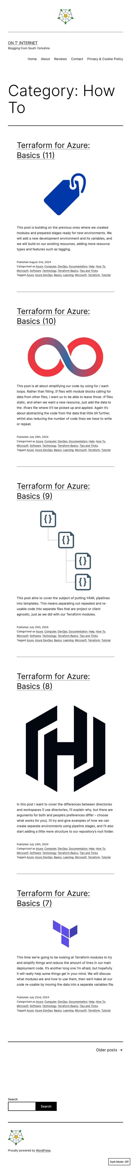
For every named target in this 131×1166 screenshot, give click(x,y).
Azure (39, 266)
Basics (58, 275)
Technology (49, 270)
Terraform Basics (68, 270)
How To (100, 266)
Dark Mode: (117, 1161)
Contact (77, 59)
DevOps (62, 266)
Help (91, 266)
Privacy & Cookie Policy (105, 59)
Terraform (94, 275)
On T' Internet (23, 43)
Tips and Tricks (89, 270)
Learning (68, 275)
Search (13, 1099)
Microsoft (22, 270)
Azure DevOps (44, 275)
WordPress (43, 1150)
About (45, 59)
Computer (50, 266)
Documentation (78, 266)
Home (32, 59)
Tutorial (106, 275)
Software (35, 270)
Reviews (60, 59)
